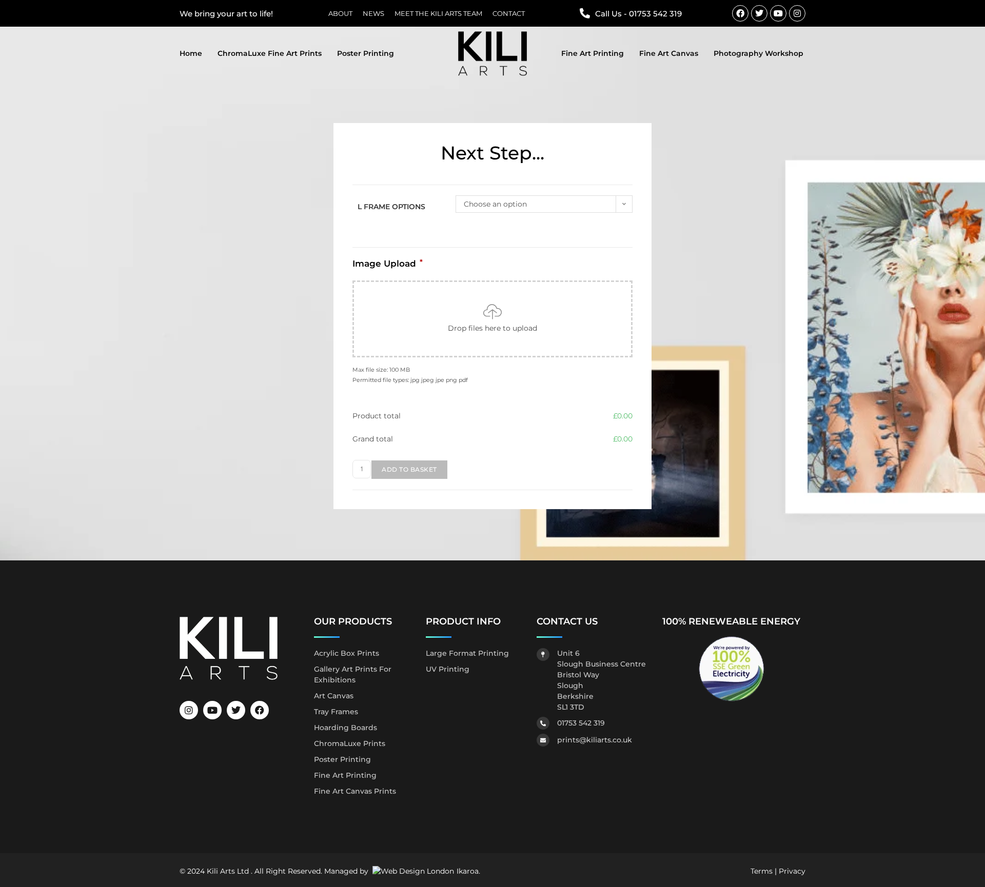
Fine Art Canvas (668, 53)
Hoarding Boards (345, 727)
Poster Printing (365, 53)
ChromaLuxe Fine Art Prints (270, 53)
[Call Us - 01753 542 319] (585, 13)
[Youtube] (778, 13)
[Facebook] (740, 13)
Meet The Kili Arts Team (438, 13)
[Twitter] (759, 13)
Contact (509, 13)
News (373, 13)
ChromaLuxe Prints (349, 743)
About (340, 13)
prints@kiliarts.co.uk (594, 739)
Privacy (792, 871)
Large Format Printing (467, 653)
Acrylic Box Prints (346, 653)
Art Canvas (333, 695)
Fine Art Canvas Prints (355, 791)
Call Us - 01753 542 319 (638, 13)
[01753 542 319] (543, 723)
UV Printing (447, 669)
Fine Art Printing (592, 53)
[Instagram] (797, 13)
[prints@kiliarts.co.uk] (543, 740)
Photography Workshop (758, 53)
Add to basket (409, 469)
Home (191, 53)
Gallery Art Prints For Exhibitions (352, 674)
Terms (762, 871)
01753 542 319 (581, 723)
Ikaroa (468, 871)
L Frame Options (391, 206)
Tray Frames (336, 711)
